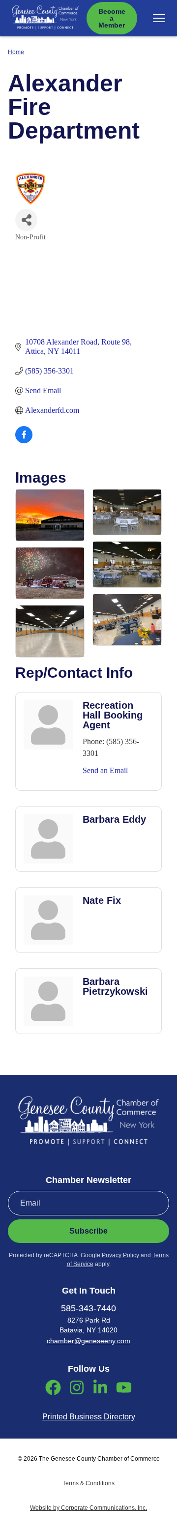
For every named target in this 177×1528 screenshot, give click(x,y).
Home (16, 52)
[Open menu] (159, 18)
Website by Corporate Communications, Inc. (88, 1507)
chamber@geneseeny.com (88, 1341)
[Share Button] (26, 220)
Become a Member (111, 18)
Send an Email (105, 770)
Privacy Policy (120, 1255)
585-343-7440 (88, 1308)
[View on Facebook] (23, 440)
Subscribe (88, 1231)
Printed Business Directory (88, 1417)
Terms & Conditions (88, 1483)
